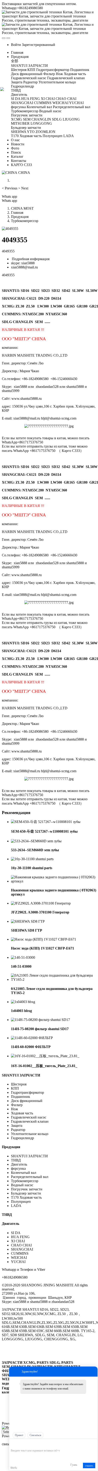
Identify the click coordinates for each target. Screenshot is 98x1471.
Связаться (35, 1435)
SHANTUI (10, 291)
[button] (10, 188)
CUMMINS (19, 1253)
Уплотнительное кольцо (29, 1134)
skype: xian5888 (23, 263)
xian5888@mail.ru (24, 267)
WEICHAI (19, 1258)
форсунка (18, 1168)
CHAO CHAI (21, 1245)
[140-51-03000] (23, 957)
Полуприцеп (21, 1201)
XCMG (7, 306)
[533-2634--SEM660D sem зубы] (36, 841)
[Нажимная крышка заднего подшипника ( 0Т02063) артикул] (53, 881)
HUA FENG (20, 1237)
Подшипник (20, 1097)
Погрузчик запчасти (26, 1189)
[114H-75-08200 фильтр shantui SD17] (40, 1020)
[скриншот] (31, 1443)
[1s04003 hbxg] (23, 1002)
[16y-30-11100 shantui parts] (32, 859)
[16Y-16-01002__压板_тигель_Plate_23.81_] (45, 1056)
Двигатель (19, 1164)
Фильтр (17, 1105)
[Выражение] (13, 1444)
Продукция (19, 217)
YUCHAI (18, 1262)
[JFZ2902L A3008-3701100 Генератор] (41, 903)
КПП (15, 1088)
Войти (16, 45)
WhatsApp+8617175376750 (22, 442)
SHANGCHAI (22, 1249)
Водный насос (22, 1185)
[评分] (20, 1444)
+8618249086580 (15, 1277)
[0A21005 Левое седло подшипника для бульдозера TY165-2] (53, 979)
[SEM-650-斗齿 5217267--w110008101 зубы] (45, 822)
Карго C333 (71, 451)
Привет (19, 1435)
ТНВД (16, 1160)
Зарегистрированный (38, 45)
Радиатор (18, 1130)
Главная (17, 52)
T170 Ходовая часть (26, 1197)
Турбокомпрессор (24, 221)
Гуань (73, 1464)
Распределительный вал (29, 1177)
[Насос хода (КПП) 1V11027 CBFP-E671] (43, 939)
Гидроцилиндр (22, 1138)
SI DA (16, 1233)
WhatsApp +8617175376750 (34, 451)
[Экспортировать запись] (93, 1443)
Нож (14, 1109)
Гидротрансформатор (27, 1092)
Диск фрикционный (26, 1101)
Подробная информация (30, 259)
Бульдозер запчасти (26, 1193)
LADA (16, 1206)
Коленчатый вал (23, 1173)
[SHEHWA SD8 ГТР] (28, 921)
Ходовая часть (22, 1113)
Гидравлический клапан (30, 1121)
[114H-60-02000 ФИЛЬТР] (32, 1038)
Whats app (9, 196)
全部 (14, 61)
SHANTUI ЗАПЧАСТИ (21, 1075)
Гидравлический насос (28, 1117)
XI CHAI (18, 1241)
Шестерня (18, 1084)
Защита (16, 1125)
